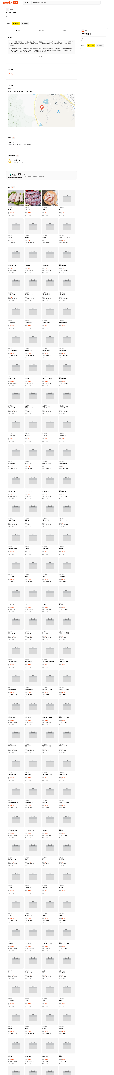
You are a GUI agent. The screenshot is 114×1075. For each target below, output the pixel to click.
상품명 (26, 2)
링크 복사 (26, 24)
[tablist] (41, 31)
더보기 (40, 57)
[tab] (18, 31)
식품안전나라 (41, 176)
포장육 (10, 73)
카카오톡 (17, 24)
